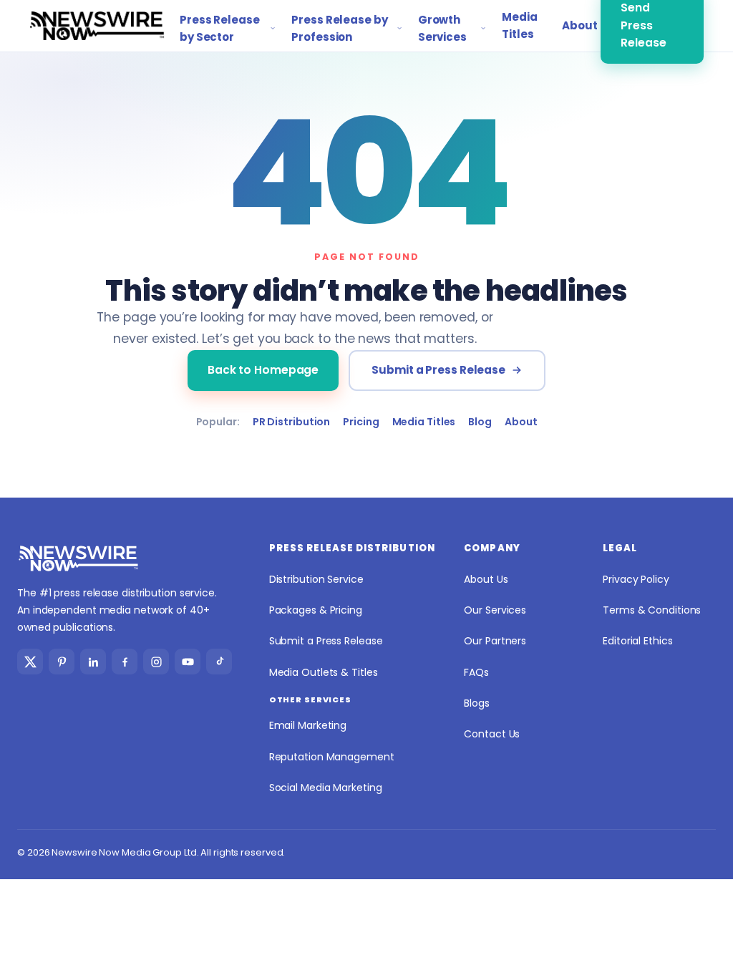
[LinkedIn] (93, 661)
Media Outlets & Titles (323, 672)
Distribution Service (316, 579)
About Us (486, 579)
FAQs (476, 672)
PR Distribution (292, 422)
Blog (480, 422)
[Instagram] (156, 661)
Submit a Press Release (438, 369)
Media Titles (520, 25)
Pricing (361, 422)
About (573, 25)
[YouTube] (187, 661)
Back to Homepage (263, 369)
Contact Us (492, 734)
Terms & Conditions (652, 610)
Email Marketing (308, 725)
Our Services (495, 610)
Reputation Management (331, 757)
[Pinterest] (61, 661)
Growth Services (442, 28)
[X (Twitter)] (30, 661)
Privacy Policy (636, 579)
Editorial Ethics (637, 641)
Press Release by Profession (339, 28)
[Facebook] (124, 661)
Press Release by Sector (220, 28)
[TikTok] (219, 661)
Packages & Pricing (315, 610)
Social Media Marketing (325, 787)
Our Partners (495, 641)
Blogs (477, 703)
